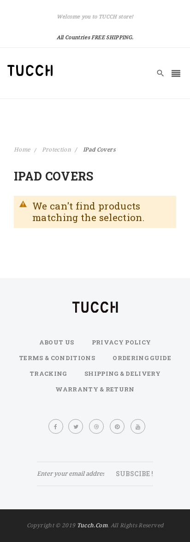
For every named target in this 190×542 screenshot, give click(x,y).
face (56, 426)
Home (23, 149)
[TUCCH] (30, 70)
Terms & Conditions (57, 358)
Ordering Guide (142, 358)
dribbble (97, 426)
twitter (76, 426)
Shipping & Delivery (122, 373)
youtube (138, 426)
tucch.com (92, 525)
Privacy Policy (121, 342)
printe (117, 426)
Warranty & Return (95, 389)
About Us (56, 342)
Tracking (48, 373)
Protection (57, 149)
